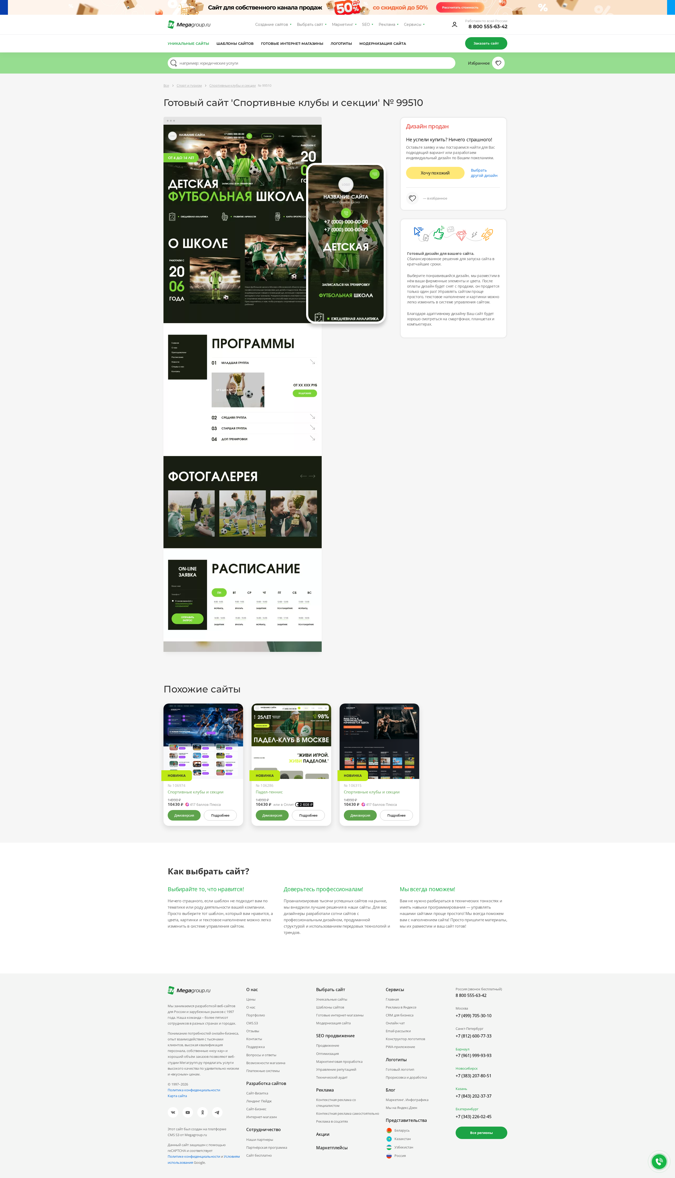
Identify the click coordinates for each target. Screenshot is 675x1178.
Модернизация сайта (382, 43)
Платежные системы (263, 1070)
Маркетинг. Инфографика (407, 1099)
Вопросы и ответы (261, 1055)
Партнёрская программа (266, 1147)
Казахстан (402, 1138)
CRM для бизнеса (399, 1015)
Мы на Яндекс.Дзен (401, 1107)
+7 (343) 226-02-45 (473, 1116)
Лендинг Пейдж (259, 1101)
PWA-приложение (400, 1046)
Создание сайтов (271, 24)
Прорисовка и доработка (406, 1077)
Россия (400, 1155)
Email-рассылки (398, 1031)
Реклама (387, 24)
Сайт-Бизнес (256, 1109)
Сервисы (413, 24)
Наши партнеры (259, 1139)
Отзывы (252, 1031)
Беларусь (402, 1130)
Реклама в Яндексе (401, 1007)
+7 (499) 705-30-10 (473, 1016)
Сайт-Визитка (257, 1093)
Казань (461, 1088)
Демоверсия (184, 815)
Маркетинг (342, 24)
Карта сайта (177, 1095)
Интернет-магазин (261, 1116)
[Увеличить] (233, 756)
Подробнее (220, 815)
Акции (323, 1134)
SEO (366, 24)
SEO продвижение (335, 1036)
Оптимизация (327, 1053)
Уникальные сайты (188, 43)
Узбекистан (403, 1147)
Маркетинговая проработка (339, 1061)
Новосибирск (467, 1068)
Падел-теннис (269, 791)
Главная (392, 999)
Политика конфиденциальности (194, 1090)
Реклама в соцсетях (332, 1121)
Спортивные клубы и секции (196, 791)
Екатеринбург (467, 1109)
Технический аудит (332, 1077)
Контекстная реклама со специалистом (336, 1102)
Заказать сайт (486, 43)
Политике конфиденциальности (194, 1156)
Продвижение (327, 1045)
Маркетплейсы (332, 1148)
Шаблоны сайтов (235, 43)
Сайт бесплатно (259, 1155)
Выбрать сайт (310, 24)
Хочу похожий (435, 173)
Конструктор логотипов (405, 1038)
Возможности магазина (265, 1062)
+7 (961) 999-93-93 (473, 1055)
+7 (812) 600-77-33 (473, 1036)
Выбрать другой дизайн (484, 173)
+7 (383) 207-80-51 (473, 1076)
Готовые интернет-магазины (292, 43)
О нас (250, 1007)
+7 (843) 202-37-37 (473, 1096)
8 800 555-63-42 (488, 27)
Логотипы (341, 43)
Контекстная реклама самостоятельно (347, 1113)
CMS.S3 (252, 1023)
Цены (250, 999)
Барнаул (462, 1049)
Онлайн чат (395, 1023)
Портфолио (255, 1015)
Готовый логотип (400, 1069)
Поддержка (255, 1046)
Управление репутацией (336, 1069)
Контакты (254, 1038)
